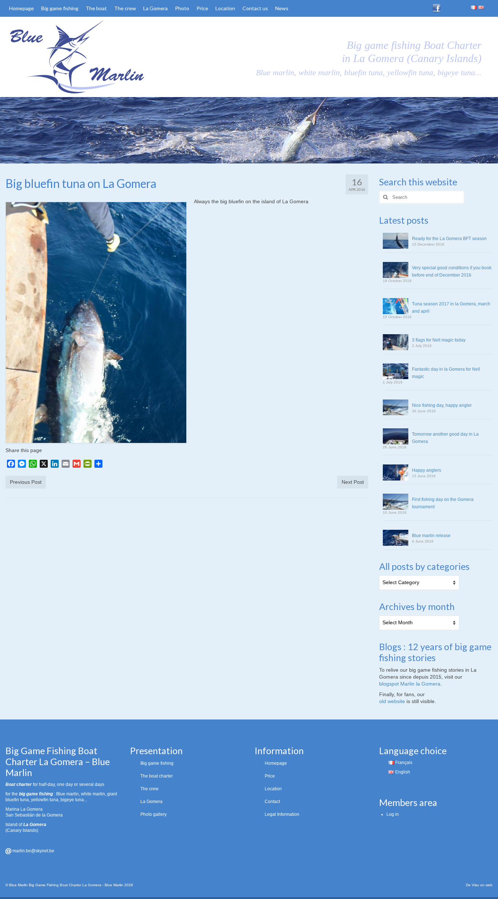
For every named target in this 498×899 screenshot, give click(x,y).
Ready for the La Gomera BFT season (449, 238)
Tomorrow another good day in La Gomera (445, 438)
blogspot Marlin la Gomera (409, 684)
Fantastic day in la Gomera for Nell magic (446, 373)
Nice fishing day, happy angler (442, 405)
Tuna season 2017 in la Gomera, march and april (451, 307)
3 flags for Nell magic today (439, 340)
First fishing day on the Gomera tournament (443, 503)
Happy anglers (426, 470)
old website (392, 701)
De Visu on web (479, 885)
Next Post (353, 482)
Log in (392, 814)
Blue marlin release (431, 535)
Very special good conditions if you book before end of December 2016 (451, 271)
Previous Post (26, 482)
